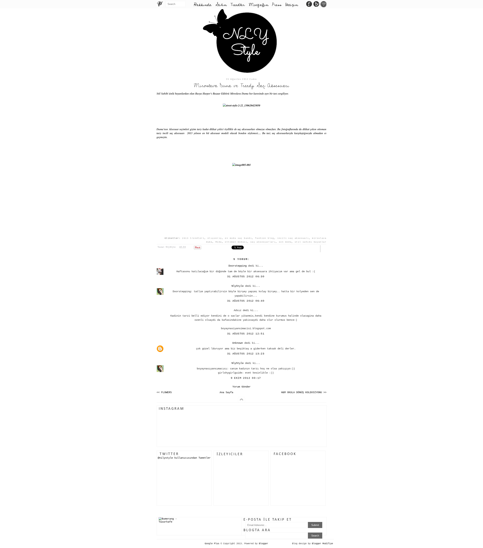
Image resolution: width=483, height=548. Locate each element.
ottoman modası (236, 242)
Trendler (237, 5)
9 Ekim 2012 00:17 (246, 378)
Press (276, 5)
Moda (218, 242)
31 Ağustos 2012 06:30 (245, 276)
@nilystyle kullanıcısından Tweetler (184, 457)
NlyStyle (238, 285)
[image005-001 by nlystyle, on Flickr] (241, 165)
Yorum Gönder (241, 386)
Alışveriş (215, 238)
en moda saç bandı (238, 238)
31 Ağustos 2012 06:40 (245, 300)
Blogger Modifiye (322, 543)
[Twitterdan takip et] (316, 5)
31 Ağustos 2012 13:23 (245, 353)
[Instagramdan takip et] (323, 5)
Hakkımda (203, 5)
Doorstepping (237, 265)
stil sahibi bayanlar (310, 242)
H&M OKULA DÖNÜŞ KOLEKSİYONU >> (303, 392)
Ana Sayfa (226, 392)
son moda (285, 242)
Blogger (263, 543)
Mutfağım (258, 5)
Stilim (221, 5)
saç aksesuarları (263, 242)
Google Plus (212, 543)
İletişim (291, 5)
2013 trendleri (193, 238)
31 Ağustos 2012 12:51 (245, 333)
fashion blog (264, 238)
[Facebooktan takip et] (309, 5)
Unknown (237, 342)
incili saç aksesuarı (293, 238)
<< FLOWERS (164, 392)
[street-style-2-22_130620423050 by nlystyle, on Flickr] (241, 105)
